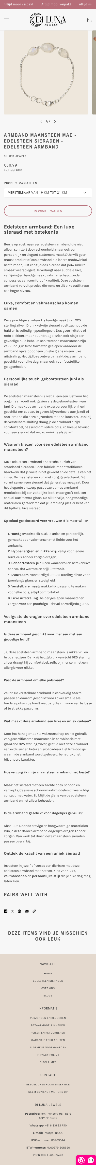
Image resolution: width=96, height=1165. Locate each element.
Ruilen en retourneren (48, 1032)
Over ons (48, 988)
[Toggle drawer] (6, 19)
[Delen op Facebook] (5, 911)
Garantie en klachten (48, 1040)
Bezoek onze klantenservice (48, 1084)
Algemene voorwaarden (48, 1047)
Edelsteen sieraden (48, 981)
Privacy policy (48, 1054)
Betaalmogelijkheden (48, 1025)
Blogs (48, 995)
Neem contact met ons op (48, 1092)
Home (48, 973)
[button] (34, 911)
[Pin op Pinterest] (19, 911)
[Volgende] (54, 121)
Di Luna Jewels (15, 156)
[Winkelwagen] (89, 20)
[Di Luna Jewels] (48, 20)
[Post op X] (12, 911)
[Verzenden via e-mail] (27, 911)
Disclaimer (48, 1062)
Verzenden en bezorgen (48, 1018)
